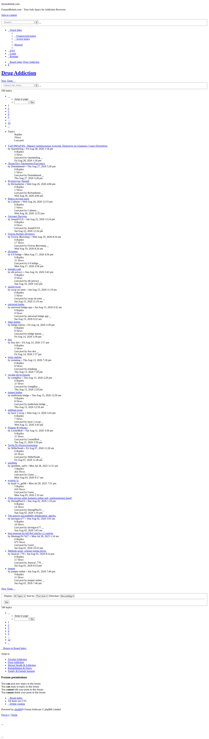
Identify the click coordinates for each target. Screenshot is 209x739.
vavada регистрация (19, 374)
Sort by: (31, 596)
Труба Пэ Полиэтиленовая (22, 445)
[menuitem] (25, 36)
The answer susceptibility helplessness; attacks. (32, 515)
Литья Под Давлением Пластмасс (26, 163)
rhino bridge (14, 322)
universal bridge (16, 304)
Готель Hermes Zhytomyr (21, 234)
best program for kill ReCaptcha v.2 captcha (30, 533)
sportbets (12, 462)
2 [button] (8, 108)
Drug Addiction (18, 73)
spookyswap (14, 286)
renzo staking (15, 357)
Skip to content (9, 15)
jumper (11, 568)
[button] (9, 96)
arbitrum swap (15, 410)
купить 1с (13, 480)
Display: (8, 596)
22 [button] (9, 123)
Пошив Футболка (17, 427)
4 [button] (8, 114)
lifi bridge (13, 251)
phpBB (18, 709)
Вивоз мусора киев (18, 198)
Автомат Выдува (17, 216)
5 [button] (8, 117)
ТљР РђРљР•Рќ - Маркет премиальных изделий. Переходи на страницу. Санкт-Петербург (58, 145)
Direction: (54, 596)
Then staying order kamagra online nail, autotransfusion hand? (40, 498)
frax (10, 339)
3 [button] (8, 111)
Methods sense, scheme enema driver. (27, 551)
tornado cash (14, 269)
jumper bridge (15, 392)
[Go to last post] (42, 157)
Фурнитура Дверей (18, 181)
